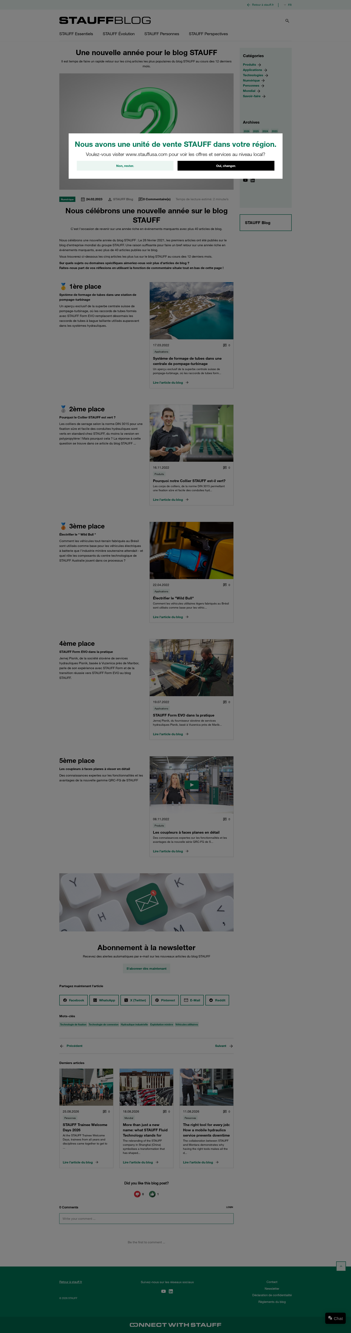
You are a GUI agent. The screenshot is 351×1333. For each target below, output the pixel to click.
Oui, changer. (226, 166)
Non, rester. (125, 166)
